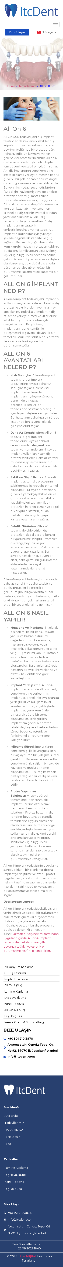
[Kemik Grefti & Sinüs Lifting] (31, 1022)
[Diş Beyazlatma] (31, 1174)
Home (11, 86)
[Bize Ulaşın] (31, 1136)
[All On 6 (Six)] (31, 985)
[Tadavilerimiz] (31, 1122)
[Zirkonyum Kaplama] (31, 967)
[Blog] (31, 1144)
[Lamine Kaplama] (31, 992)
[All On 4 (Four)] (31, 1010)
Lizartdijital (27, 1256)
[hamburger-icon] (55, 24)
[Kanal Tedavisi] (31, 1004)
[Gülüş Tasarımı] (31, 973)
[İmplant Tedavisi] (31, 979)
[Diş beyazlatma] (31, 998)
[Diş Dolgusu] (31, 1016)
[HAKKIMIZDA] (31, 1129)
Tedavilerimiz (27, 86)
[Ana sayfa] (31, 1115)
